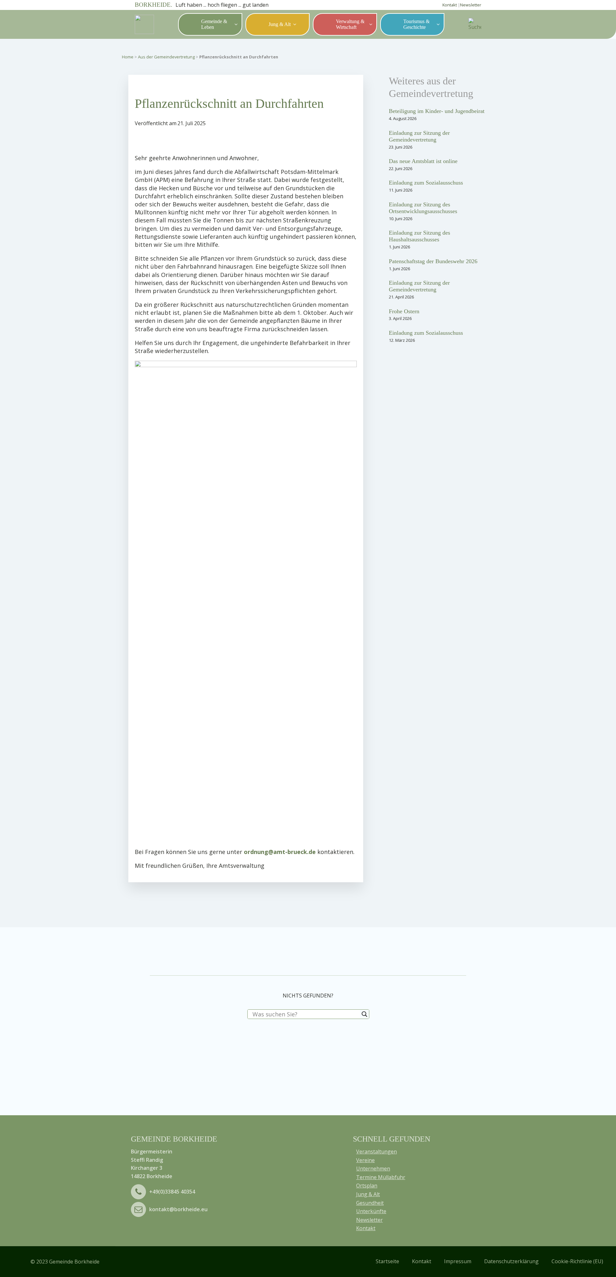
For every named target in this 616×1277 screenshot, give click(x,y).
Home (127, 57)
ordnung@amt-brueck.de (280, 852)
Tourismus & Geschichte (416, 24)
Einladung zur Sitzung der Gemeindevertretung (419, 136)
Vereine (365, 1160)
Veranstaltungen (376, 1151)
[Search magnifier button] (364, 1014)
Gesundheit (370, 1202)
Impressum (457, 1261)
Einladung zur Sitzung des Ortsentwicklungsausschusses (423, 207)
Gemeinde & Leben (214, 24)
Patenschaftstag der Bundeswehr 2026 (433, 261)
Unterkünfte (371, 1211)
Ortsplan (366, 1185)
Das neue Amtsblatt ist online (423, 161)
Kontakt (449, 5)
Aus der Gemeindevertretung (166, 57)
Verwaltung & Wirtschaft (350, 24)
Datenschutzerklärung (511, 1261)
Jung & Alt (280, 24)
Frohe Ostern (404, 311)
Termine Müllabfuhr (380, 1177)
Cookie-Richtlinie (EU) (577, 1261)
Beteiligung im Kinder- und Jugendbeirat (436, 111)
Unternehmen (373, 1168)
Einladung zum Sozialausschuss (426, 182)
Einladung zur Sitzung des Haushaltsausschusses (419, 236)
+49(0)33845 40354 (172, 1191)
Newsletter (470, 5)
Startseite (387, 1261)
